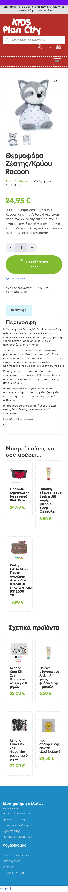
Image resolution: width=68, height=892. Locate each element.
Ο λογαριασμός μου (16, 855)
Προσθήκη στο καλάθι (37, 264)
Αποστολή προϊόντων (17, 813)
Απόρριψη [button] (6, 888)
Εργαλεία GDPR (13, 873)
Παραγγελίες (11, 861)
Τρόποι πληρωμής (14, 819)
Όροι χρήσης (11, 831)
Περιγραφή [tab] (18, 310)
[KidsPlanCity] (22, 34)
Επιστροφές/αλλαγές (17, 825)
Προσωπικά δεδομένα (17, 837)
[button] (56, 81)
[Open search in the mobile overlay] (34, 40)
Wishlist (8, 867)
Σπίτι (24, 291)
